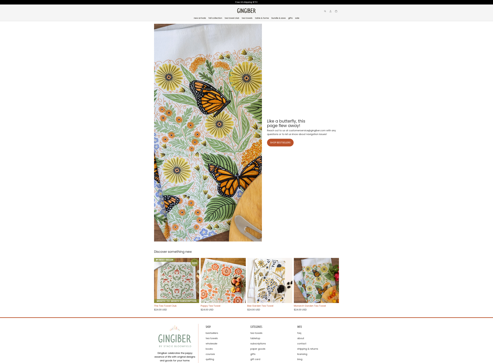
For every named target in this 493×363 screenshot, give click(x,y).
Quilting (210, 359)
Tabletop (255, 338)
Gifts (252, 354)
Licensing (302, 354)
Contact (301, 343)
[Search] (325, 11)
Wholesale (211, 343)
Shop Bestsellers (280, 142)
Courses (210, 354)
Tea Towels (212, 338)
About (300, 338)
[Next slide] (195, 280)
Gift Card (255, 359)
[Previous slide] (158, 280)
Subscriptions (258, 343)
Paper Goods (257, 348)
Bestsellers (212, 333)
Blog (299, 359)
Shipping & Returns (307, 348)
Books (209, 348)
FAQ (299, 333)
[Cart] (336, 11)
